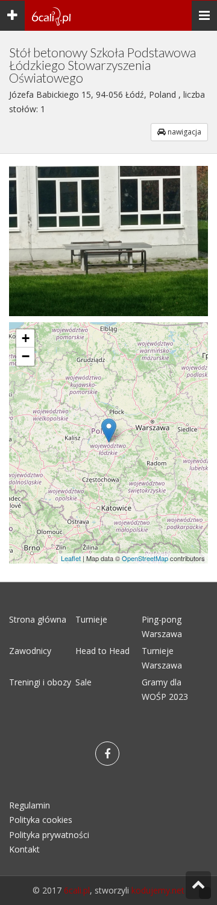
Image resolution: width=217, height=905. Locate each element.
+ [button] (26, 338)
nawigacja (183, 132)
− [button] (26, 356)
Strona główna (37, 619)
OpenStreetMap (145, 558)
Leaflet (71, 558)
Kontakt (24, 849)
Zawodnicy (30, 650)
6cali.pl (77, 890)
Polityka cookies (40, 819)
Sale (83, 682)
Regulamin (29, 805)
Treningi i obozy (40, 682)
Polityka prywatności (49, 834)
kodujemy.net (157, 890)
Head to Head (102, 650)
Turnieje (91, 619)
